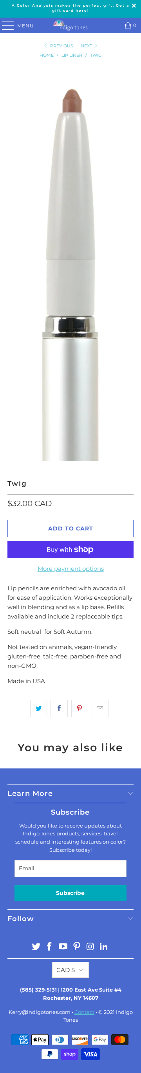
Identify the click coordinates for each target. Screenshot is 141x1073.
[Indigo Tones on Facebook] (50, 947)
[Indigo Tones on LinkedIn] (104, 947)
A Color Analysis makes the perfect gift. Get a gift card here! (70, 8)
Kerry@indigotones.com (39, 1012)
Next (87, 46)
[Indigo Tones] (70, 25)
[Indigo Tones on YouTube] (63, 947)
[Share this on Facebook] (59, 708)
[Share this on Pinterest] (79, 708)
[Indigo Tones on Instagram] (90, 947)
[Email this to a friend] (100, 708)
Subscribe (70, 892)
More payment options (71, 568)
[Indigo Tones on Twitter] (36, 947)
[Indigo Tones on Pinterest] (77, 947)
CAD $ (65, 970)
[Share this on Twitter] (38, 708)
